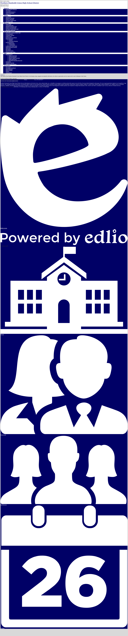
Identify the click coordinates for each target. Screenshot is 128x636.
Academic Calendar (10, 35)
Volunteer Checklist (10, 63)
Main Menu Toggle (5, 5)
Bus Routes (8, 49)
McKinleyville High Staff (11, 26)
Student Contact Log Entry (14, 58)
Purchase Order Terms (10, 52)
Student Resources (10, 42)
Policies (7, 71)
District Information (10, 13)
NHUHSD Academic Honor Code (13, 32)
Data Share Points (9, 50)
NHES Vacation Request (11, 64)
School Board (9, 72)
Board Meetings (9, 69)
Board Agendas (9, 70)
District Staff (8, 24)
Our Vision (8, 10)
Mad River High (9, 21)
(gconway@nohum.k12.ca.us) (7, 86)
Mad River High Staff (10, 30)
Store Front (8, 48)
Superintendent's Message (11, 9)
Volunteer (11, 40)
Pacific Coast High (10, 19)
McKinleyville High (10, 18)
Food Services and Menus (11, 37)
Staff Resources (9, 54)
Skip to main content (5, 1)
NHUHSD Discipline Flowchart (15, 60)
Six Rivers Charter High (11, 20)
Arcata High (8, 16)
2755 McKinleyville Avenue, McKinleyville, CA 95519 (12, 79)
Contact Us (8, 14)
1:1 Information (12, 44)
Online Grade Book (13, 55)
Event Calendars (9, 34)
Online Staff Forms (13, 59)
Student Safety (12, 43)
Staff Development (12, 57)
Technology (8, 61)
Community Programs (13, 41)
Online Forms (9, 36)
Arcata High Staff (9, 25)
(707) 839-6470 (30, 79)
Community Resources (10, 11)
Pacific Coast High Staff (11, 27)
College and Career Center (11, 46)
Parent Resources (9, 38)
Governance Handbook (11, 68)
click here (15, 78)
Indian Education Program (11, 47)
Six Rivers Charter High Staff (12, 29)
